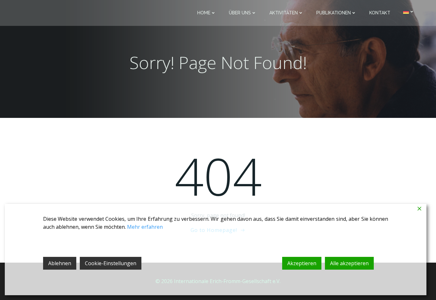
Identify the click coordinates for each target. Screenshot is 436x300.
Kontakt (379, 12)
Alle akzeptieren (349, 263)
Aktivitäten (283, 12)
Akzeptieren (301, 263)
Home (203, 12)
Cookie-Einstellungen (110, 263)
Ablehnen (59, 263)
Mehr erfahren (145, 226)
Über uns (240, 12)
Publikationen (333, 12)
